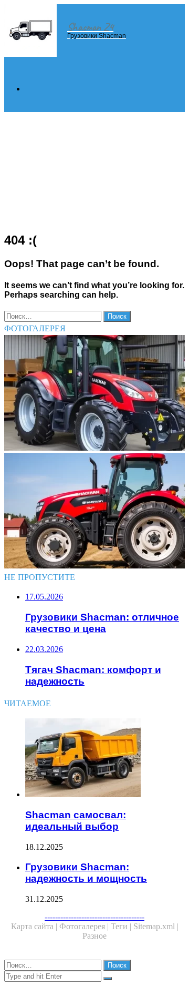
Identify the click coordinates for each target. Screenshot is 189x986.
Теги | (122, 926)
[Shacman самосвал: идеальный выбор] (105, 758)
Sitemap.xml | (155, 926)
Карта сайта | (35, 926)
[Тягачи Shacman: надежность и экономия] (94, 394)
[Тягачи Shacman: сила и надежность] (94, 512)
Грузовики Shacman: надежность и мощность (86, 872)
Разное (94, 935)
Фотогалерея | (85, 926)
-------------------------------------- (94, 916)
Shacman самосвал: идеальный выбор (75, 820)
